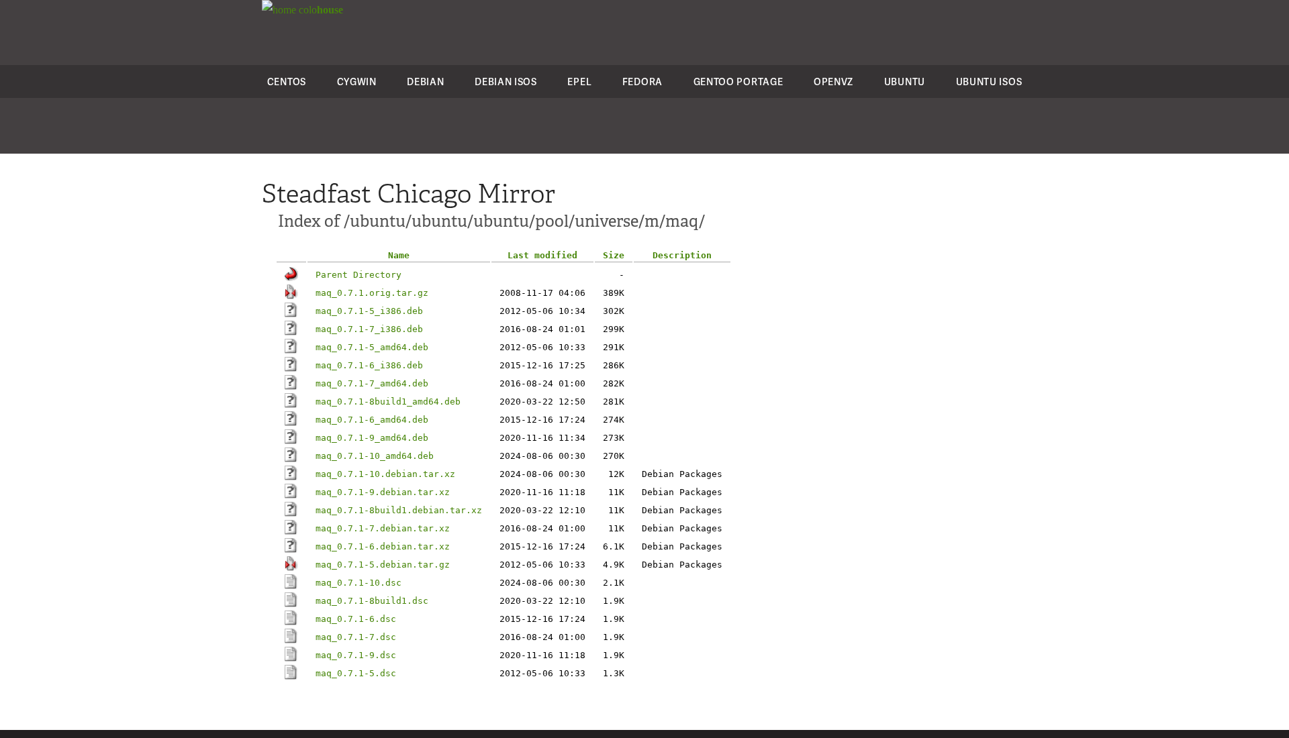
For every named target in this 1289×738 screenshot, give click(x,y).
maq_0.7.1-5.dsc (356, 673)
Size (613, 255)
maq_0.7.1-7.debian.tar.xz (383, 528)
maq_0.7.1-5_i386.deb (369, 311)
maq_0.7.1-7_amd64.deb (372, 383)
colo (319, 9)
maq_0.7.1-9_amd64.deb (372, 438)
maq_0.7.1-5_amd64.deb (372, 347)
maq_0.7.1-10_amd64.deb (375, 456)
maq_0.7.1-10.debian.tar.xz (385, 474)
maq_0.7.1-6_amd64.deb (372, 420)
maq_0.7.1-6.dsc (356, 619)
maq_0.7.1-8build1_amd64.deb (388, 402)
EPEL (579, 81)
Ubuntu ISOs (989, 81)
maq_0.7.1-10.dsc (358, 583)
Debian (425, 81)
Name (399, 255)
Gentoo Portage (738, 81)
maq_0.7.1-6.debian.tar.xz (383, 546)
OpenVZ (833, 81)
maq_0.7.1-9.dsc (356, 655)
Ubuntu (904, 81)
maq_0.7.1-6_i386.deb (369, 365)
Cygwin (357, 81)
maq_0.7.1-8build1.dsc (372, 601)
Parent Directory (358, 275)
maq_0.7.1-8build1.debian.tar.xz (399, 510)
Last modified (542, 255)
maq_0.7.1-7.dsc (356, 637)
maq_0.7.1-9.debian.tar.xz (383, 492)
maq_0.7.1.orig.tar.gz (372, 293)
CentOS (286, 81)
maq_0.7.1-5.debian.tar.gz (383, 565)
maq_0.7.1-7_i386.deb (369, 329)
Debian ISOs (506, 81)
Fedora (642, 81)
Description (682, 255)
